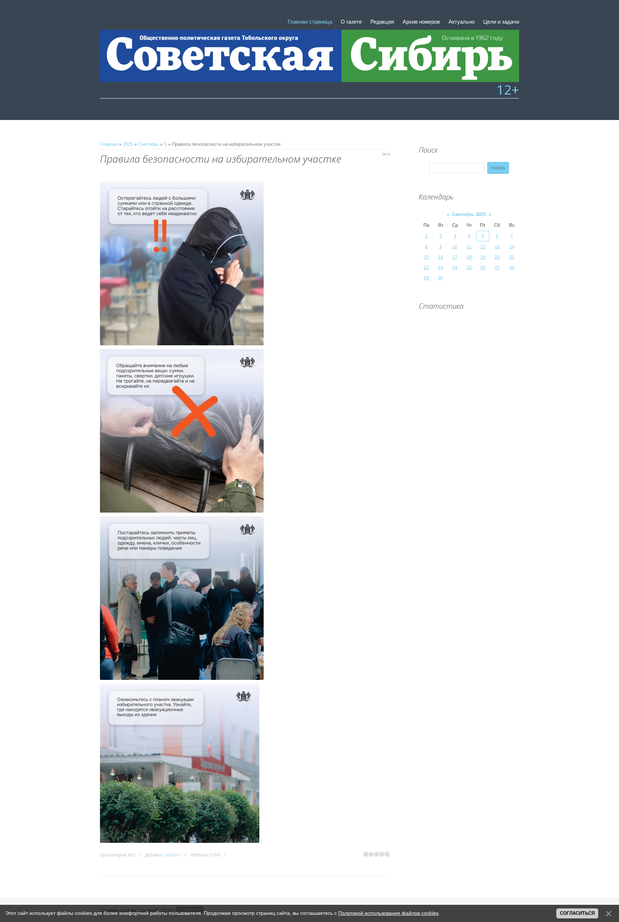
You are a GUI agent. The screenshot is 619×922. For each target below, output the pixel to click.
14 (511, 246)
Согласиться (577, 913)
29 (426, 277)
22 (426, 267)
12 (482, 246)
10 (454, 246)
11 (469, 246)
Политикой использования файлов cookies (388, 913)
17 (454, 257)
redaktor (172, 855)
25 (469, 267)
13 (497, 246)
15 (426, 257)
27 (497, 267)
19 (482, 257)
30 (440, 277)
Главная (108, 144)
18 (469, 257)
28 (511, 267)
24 (454, 267)
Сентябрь (148, 144)
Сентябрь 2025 (469, 214)
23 (440, 267)
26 (482, 267)
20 (497, 257)
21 (511, 257)
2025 (128, 144)
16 (440, 257)
